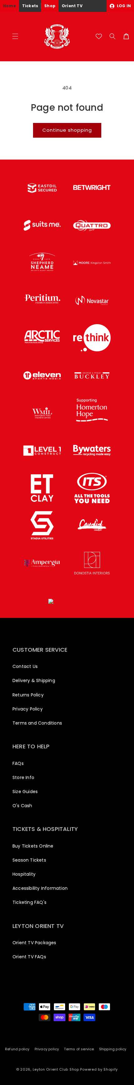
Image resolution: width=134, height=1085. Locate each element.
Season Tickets (29, 860)
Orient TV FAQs (29, 957)
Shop (49, 5)
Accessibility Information (40, 888)
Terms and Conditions (37, 723)
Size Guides (25, 791)
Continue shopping (67, 130)
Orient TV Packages (34, 943)
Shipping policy (113, 1049)
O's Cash (22, 805)
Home (9, 5)
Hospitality (24, 874)
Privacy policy (47, 1049)
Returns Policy (28, 695)
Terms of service (79, 1049)
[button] (15, 36)
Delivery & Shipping (33, 680)
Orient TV (72, 5)
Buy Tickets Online (33, 846)
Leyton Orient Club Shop (56, 1069)
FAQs (18, 763)
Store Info (23, 777)
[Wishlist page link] (99, 36)
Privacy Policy (27, 709)
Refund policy (17, 1049)
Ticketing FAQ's (29, 902)
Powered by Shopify (99, 1069)
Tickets (30, 5)
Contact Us (25, 666)
